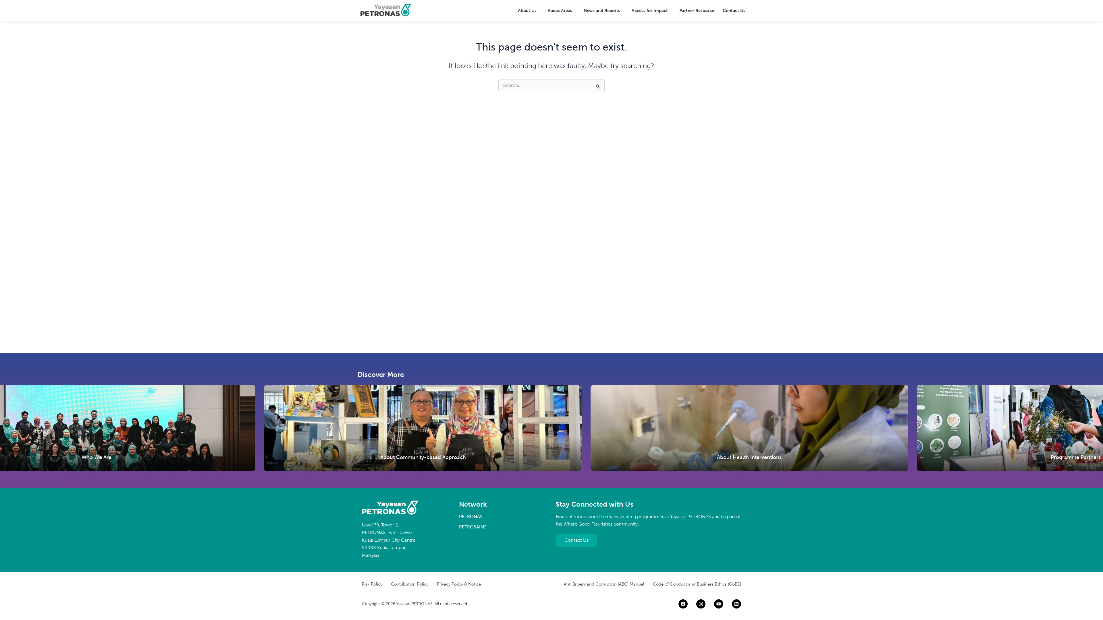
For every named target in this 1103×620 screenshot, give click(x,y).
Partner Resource (696, 10)
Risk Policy (372, 584)
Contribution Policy (409, 584)
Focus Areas (560, 10)
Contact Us (734, 10)
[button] (528, 11)
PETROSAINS (473, 527)
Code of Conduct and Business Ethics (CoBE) (697, 584)
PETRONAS (471, 516)
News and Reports (602, 10)
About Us (527, 10)
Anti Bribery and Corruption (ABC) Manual (604, 584)
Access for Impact (650, 10)
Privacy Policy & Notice (459, 584)
